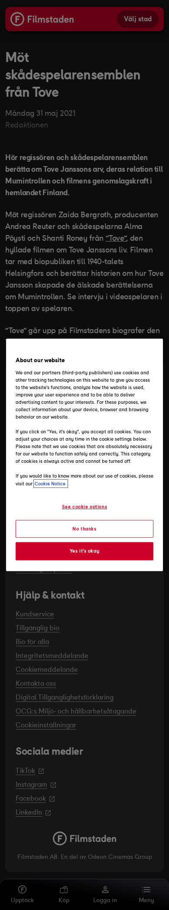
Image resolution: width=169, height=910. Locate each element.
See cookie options (84, 506)
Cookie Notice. (51, 483)
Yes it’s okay (84, 551)
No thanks (84, 528)
